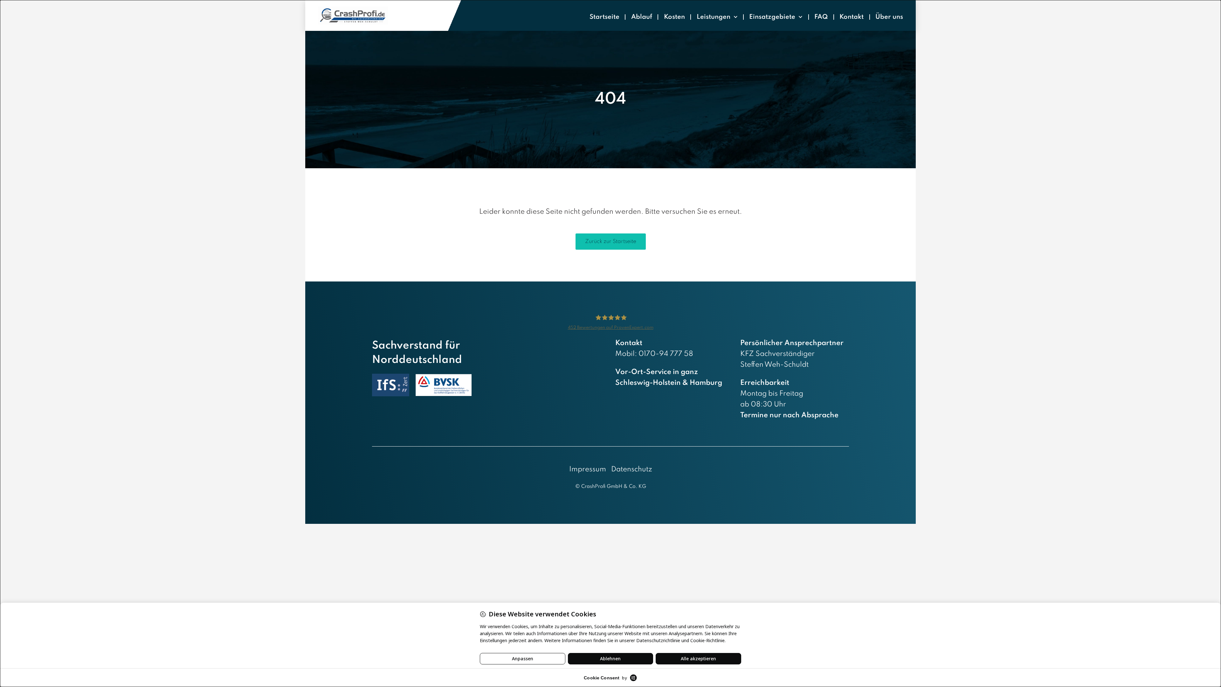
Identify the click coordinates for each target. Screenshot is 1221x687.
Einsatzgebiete (772, 17)
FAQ (821, 17)
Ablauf (641, 17)
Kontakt (851, 17)
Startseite (604, 17)
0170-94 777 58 (665, 353)
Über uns (889, 17)
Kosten (674, 17)
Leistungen (713, 17)
